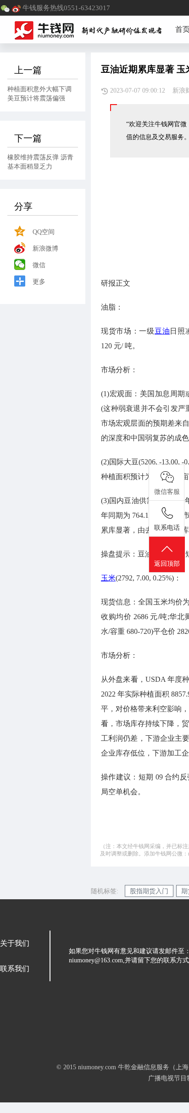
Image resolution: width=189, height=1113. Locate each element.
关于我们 (14, 943)
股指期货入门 (149, 891)
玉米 (108, 578)
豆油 (162, 331)
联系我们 (14, 968)
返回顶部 (167, 563)
